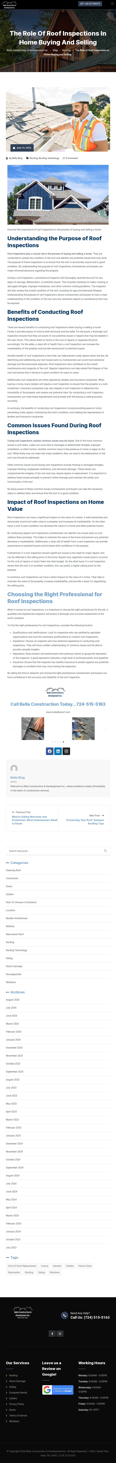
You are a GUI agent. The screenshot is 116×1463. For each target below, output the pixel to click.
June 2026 (11, 1015)
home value (85, 1266)
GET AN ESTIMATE (90, 3)
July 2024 (11, 1183)
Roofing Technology (49, 158)
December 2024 (14, 1143)
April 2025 (11, 1111)
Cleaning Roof (13, 870)
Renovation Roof (15, 934)
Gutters (10, 894)
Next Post (94, 815)
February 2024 (13, 1223)
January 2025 (13, 1135)
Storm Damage (14, 966)
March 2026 (12, 1023)
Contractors (12, 878)
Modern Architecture (16, 918)
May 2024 (11, 1199)
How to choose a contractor (21, 902)
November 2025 (14, 1055)
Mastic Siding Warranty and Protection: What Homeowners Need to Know (34, 820)
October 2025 (13, 1063)
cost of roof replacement (22, 1266)
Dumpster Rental (18, 1392)
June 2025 (11, 1095)
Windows (11, 982)
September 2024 (14, 1167)
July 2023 (11, 1247)
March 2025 (12, 1119)
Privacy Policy (16, 1404)
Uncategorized (13, 974)
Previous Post (23, 812)
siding (41, 1272)
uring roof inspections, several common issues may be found (41, 440)
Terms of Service (18, 1415)
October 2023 (13, 1239)
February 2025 (13, 1127)
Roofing (34, 158)
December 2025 (14, 1047)
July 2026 (11, 1007)
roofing (29, 1272)
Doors (9, 886)
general (57, 1266)
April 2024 (11, 1207)
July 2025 (11, 1087)
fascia (44, 1266)
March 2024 (12, 1215)
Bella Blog (17, 158)
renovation (14, 1272)
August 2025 (12, 1079)
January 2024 (13, 1231)
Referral (10, 926)
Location (10, 910)
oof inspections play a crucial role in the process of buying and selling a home (50, 253)
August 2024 (12, 1175)
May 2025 (11, 1103)
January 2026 (13, 1039)
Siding (9, 958)
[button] (11, 728)
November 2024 (14, 1151)
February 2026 (13, 1031)
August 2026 (12, 999)
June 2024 (11, 1191)
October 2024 (13, 1159)
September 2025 (14, 1071)
